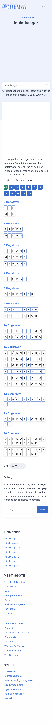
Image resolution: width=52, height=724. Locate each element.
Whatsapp (18, 466)
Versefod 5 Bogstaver (15, 582)
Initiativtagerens (12, 547)
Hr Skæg (9, 641)
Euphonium (10, 628)
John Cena (10, 609)
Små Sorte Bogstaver (15, 604)
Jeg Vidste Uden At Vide (16, 632)
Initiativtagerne (11, 556)
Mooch (7, 591)
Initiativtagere (11, 538)
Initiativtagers (11, 565)
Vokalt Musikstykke (14, 694)
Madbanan (9, 613)
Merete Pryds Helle (14, 623)
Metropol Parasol (13, 595)
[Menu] (48, 6)
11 (12, 193)
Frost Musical (11, 586)
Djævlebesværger (13, 650)
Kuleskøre (9, 671)
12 (18, 193)
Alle (6, 187)
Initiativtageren (11, 543)
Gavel (7, 600)
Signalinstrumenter (13, 676)
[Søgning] (43, 6)
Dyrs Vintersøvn (12, 689)
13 (24, 193)
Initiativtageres (11, 552)
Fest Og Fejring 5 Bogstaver (18, 680)
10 (6, 193)
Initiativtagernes (12, 561)
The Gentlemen (12, 655)
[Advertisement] (26, 54)
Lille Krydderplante (13, 685)
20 (29, 193)
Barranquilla (10, 637)
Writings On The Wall (15, 646)
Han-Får (8, 698)
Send (42, 509)
